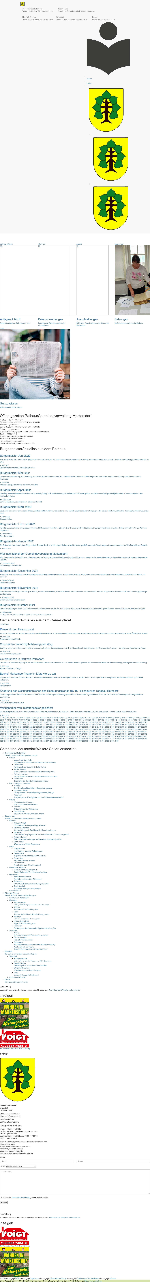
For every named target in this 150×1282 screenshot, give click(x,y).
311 (27, 731)
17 (31, 614)
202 (113, 724)
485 (8, 741)
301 (142, 729)
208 (132, 724)
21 (41, 614)
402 (31, 736)
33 (69, 717)
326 (76, 731)
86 (43, 720)
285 (90, 729)
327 (80, 731)
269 (37, 729)
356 (27, 734)
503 (67, 741)
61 (134, 717)
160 (122, 722)
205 (122, 724)
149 (86, 722)
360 (40, 734)
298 (132, 729)
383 (116, 734)
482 (145, 738)
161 (126, 722)
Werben (113, 1278)
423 (99, 736)
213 (1, 727)
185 (57, 724)
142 (63, 722)
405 (40, 736)
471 (109, 738)
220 (24, 727)
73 (13, 720)
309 (21, 731)
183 (50, 724)
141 (60, 722)
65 (144, 717)
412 (63, 736)
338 (116, 731)
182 (47, 724)
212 (145, 724)
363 (50, 734)
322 (63, 731)
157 (113, 722)
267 (31, 729)
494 (37, 741)
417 (80, 736)
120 (142, 720)
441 (11, 738)
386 (126, 734)
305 (8, 731)
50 (109, 717)
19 (36, 614)
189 (70, 724)
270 (40, 729)
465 (90, 738)
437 (145, 736)
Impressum (35, 1278)
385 (122, 734)
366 (60, 734)
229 (53, 727)
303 (1, 731)
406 (44, 736)
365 (57, 734)
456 (60, 738)
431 (126, 736)
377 (96, 734)
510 (90, 741)
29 (59, 717)
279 (70, 729)
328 (83, 731)
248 (116, 727)
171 (11, 724)
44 (95, 717)
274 (53, 729)
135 (40, 722)
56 (123, 717)
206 (126, 724)
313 (34, 731)
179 (37, 724)
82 (34, 720)
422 (96, 736)
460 (73, 738)
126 (11, 722)
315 (40, 731)
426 (109, 736)
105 (92, 720)
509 (86, 741)
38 (81, 717)
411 (60, 736)
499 (53, 741)
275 (57, 729)
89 (50, 720)
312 (31, 731)
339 (119, 731)
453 (50, 738)
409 (53, 736)
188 (67, 724)
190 (73, 724)
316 (44, 731)
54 (118, 717)
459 (70, 738)
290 (106, 729)
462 (80, 738)
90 (52, 720)
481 (142, 738)
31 (64, 717)
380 (106, 734)
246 (109, 727)
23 (45, 614)
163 (132, 722)
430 (122, 736)
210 (139, 724)
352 (14, 734)
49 (106, 717)
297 (129, 729)
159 (119, 722)
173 (17, 724)
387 (129, 734)
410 (57, 736)
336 (109, 731)
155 (106, 722)
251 (126, 727)
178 (34, 724)
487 (14, 741)
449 (37, 738)
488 (17, 741)
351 (11, 734)
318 (50, 731)
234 (70, 727)
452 (47, 738)
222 (31, 727)
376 (93, 734)
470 (106, 738)
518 (116, 741)
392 (145, 734)
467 (96, 738)
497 (47, 741)
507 (80, 741)
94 (62, 720)
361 (44, 734)
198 (99, 724)
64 (141, 717)
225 (40, 727)
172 (14, 724)
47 (102, 717)
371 (76, 734)
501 (60, 741)
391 (142, 734)
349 (4, 734)
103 (86, 720)
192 (80, 724)
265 (24, 729)
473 (116, 738)
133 (34, 722)
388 (132, 734)
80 (29, 720)
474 (119, 738)
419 (86, 736)
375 (90, 734)
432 (129, 736)
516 (109, 741)
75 (17, 720)
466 (93, 738)
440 (8, 738)
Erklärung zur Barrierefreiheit (88, 1278)
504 (70, 741)
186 (60, 724)
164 (136, 722)
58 (127, 717)
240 (90, 727)
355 (24, 734)
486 (11, 741)
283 (83, 729)
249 (119, 727)
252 (129, 727)
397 (14, 736)
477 (129, 738)
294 (119, 729)
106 (96, 720)
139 (53, 722)
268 (34, 729)
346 (142, 731)
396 (11, 736)
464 (86, 738)
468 (99, 738)
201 (109, 724)
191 (76, 724)
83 (36, 720)
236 (76, 727)
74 (15, 720)
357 (31, 734)
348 (1, 734)
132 (31, 722)
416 (76, 736)
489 (21, 741)
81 (31, 720)
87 (45, 720)
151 (93, 722)
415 (73, 736)
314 (37, 731)
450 (40, 738)
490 (24, 741)
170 (8, 724)
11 (17, 614)
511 (93, 741)
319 (53, 731)
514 (103, 741)
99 (74, 720)
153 (99, 722)
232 (63, 727)
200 (106, 724)
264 (21, 729)
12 (20, 614)
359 (37, 734)
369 (70, 734)
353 (17, 734)
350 (8, 734)
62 (137, 717)
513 (99, 741)
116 (129, 720)
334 (103, 731)
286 (93, 729)
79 (27, 720)
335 (106, 731)
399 (21, 736)
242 (96, 727)
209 (136, 724)
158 (116, 722)
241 (93, 727)
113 (119, 720)
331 (93, 731)
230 (57, 727)
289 (103, 729)
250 (122, 727)
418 (83, 736)
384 (119, 734)
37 (78, 717)
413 (67, 736)
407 (47, 736)
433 (132, 736)
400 (24, 736)
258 (1, 729)
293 (116, 729)
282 (80, 729)
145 (73, 722)
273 (50, 729)
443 (17, 738)
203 (116, 724)
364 (53, 734)
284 (86, 729)
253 (132, 727)
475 (122, 738)
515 (106, 741)
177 (31, 724)
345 (139, 731)
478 (132, 738)
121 (145, 720)
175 (24, 724)
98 (71, 720)
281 (76, 729)
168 (1, 724)
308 (17, 731)
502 (63, 741)
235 (73, 727)
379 (103, 734)
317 (47, 731)
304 (4, 731)
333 (99, 731)
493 (34, 741)
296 (126, 729)
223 (34, 727)
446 (27, 738)
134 (37, 722)
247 (113, 727)
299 (136, 729)
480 (139, 738)
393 (1, 736)
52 (113, 717)
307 (14, 731)
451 (44, 738)
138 (50, 722)
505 (73, 741)
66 (146, 717)
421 (93, 736)
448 (34, 738)
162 (129, 722)
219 (21, 727)
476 (126, 738)
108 (102, 720)
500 (57, 741)
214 (4, 727)
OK (85, 1281)
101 (79, 720)
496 (44, 741)
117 (132, 720)
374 (86, 734)
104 (89, 720)
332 (96, 731)
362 (47, 734)
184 (53, 724)
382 (113, 734)
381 (109, 734)
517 (113, 741)
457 (63, 738)
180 (40, 724)
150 (90, 722)
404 (37, 736)
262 (14, 729)
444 (21, 738)
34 (71, 717)
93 (59, 720)
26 (52, 717)
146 (76, 722)
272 (47, 729)
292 (113, 729)
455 (57, 738)
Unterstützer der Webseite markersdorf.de (64, 990)
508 (83, 741)
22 (43, 614)
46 (99, 717)
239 (86, 727)
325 (73, 731)
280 (73, 729)
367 (63, 734)
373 (83, 734)
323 (67, 731)
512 (96, 741)
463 (83, 738)
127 (14, 722)
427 (113, 736)
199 (103, 724)
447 (31, 738)
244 (103, 727)
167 (145, 722)
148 (83, 722)
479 (136, 738)
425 (106, 736)
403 (34, 736)
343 (132, 731)
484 (4, 741)
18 (34, 614)
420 (90, 736)
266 (27, 729)
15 (27, 614)
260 (8, 729)
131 (27, 722)
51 (111, 717)
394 (4, 736)
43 (92, 717)
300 (139, 729)
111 (112, 720)
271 (44, 729)
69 (3, 720)
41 (88, 717)
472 (113, 738)
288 (99, 729)
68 (1, 720)
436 (142, 736)
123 (1, 722)
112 (115, 720)
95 (64, 720)
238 (83, 727)
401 (27, 736)
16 (29, 614)
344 (136, 731)
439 (4, 738)
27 (55, 717)
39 (83, 717)
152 (96, 722)
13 (22, 614)
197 (96, 724)
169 (4, 724)
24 (48, 614)
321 (60, 731)
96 (67, 720)
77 (22, 720)
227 (47, 727)
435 (139, 736)
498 (50, 741)
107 (99, 720)
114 (122, 720)
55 (120, 717)
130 (24, 722)
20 (38, 614)
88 (48, 720)
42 (90, 717)
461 (76, 738)
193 (83, 724)
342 (129, 731)
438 (1, 738)
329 (86, 731)
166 (142, 722)
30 (62, 717)
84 (38, 720)
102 (83, 720)
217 (14, 727)
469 (103, 738)
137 (47, 722)
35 (74, 717)
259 (4, 729)
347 (145, 731)
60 (132, 717)
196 (93, 724)
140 (57, 722)
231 (60, 727)
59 (130, 717)
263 (17, 729)
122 (148, 720)
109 (106, 720)
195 (90, 724)
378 (99, 734)
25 (50, 614)
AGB (17, 1278)
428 (116, 736)
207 (129, 724)
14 (24, 614)
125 (8, 722)
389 (136, 734)
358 (34, 734)
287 (96, 729)
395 (8, 736)
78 (24, 720)
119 (138, 720)
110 (109, 720)
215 (8, 727)
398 (17, 736)
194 (86, 724)
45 (97, 717)
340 (122, 731)
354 (21, 734)
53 (116, 717)
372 (80, 734)
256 (142, 727)
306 (11, 731)
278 (67, 729)
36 (76, 717)
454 (53, 738)
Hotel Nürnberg (24, 1048)
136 (44, 722)
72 (10, 720)
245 (106, 727)
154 (103, 722)
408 (50, 736)
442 (14, 738)
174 (21, 724)
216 (11, 727)
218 (17, 727)
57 (125, 717)
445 (24, 738)
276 (60, 729)
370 (73, 734)
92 (57, 720)
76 (20, 720)
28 (57, 717)
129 (21, 722)
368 (67, 734)
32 (67, 717)
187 (63, 724)
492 (31, 741)
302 (145, 729)
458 (67, 738)
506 (76, 741)
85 (41, 720)
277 (63, 729)
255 (139, 727)
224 (37, 727)
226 (44, 727)
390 (139, 734)
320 (57, 731)
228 (50, 727)
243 (99, 727)
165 (139, 722)
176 (27, 724)
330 (90, 731)
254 (136, 727)
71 (8, 720)
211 (142, 724)
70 (6, 720)
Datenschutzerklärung (21, 1197)
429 (119, 736)
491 (27, 741)
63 (139, 717)
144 (70, 722)
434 (136, 736)
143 (67, 722)
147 (80, 722)
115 (125, 720)
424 (103, 736)
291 (109, 729)
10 (15, 614)
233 (67, 727)
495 (40, 741)
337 (113, 731)
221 (27, 727)
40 (85, 717)
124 (4, 722)
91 (55, 720)
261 (11, 729)
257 (145, 727)
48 (104, 717)
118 (135, 720)
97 (69, 720)
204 (119, 724)
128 (17, 722)
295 (122, 729)
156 (109, 722)
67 (149, 717)
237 (80, 727)
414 (70, 736)
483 (1, 741)
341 (126, 731)
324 (70, 731)
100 (76, 720)
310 (24, 731)
